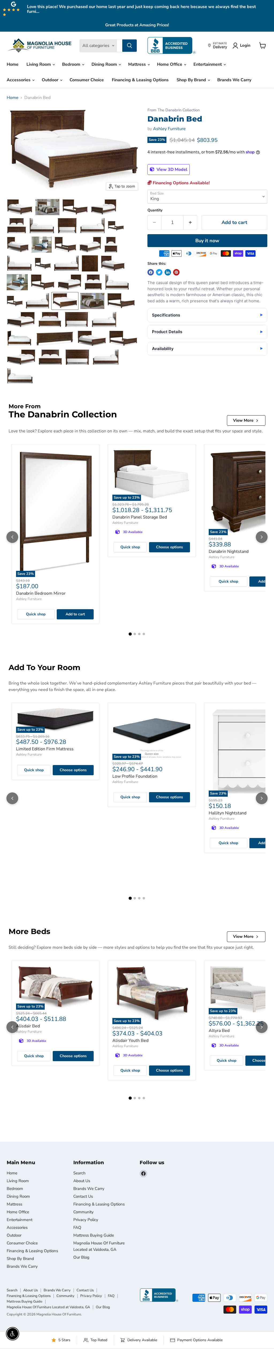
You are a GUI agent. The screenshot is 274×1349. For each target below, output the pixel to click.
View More (243, 420)
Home (12, 64)
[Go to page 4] (144, 634)
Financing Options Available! (181, 183)
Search (79, 1173)
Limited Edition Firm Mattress (45, 749)
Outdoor (50, 80)
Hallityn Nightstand (227, 813)
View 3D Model (171, 169)
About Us (81, 1180)
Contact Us (83, 1196)
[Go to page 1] (130, 634)
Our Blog (81, 1257)
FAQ (77, 1227)
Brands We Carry (234, 80)
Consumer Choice (87, 80)
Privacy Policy (85, 1219)
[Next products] (262, 537)
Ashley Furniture (169, 129)
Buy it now (207, 240)
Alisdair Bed (28, 1026)
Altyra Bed (219, 1031)
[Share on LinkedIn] (168, 272)
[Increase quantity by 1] (190, 222)
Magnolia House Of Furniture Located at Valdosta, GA (48, 1307)
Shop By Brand (192, 80)
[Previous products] (12, 537)
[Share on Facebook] (150, 272)
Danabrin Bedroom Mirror (41, 593)
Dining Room (105, 64)
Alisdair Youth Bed (130, 1040)
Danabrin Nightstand (229, 551)
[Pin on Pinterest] (176, 272)
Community (83, 1212)
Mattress (137, 64)
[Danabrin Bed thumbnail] (19, 207)
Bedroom (71, 64)
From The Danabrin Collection (173, 110)
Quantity (154, 210)
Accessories (19, 80)
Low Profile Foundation (134, 776)
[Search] (129, 45)
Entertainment (208, 64)
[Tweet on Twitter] (159, 272)
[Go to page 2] (135, 634)
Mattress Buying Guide (93, 1235)
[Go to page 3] (139, 634)
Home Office (170, 64)
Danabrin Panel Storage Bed (139, 517)
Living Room (39, 64)
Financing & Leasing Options (140, 80)
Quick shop (35, 614)
